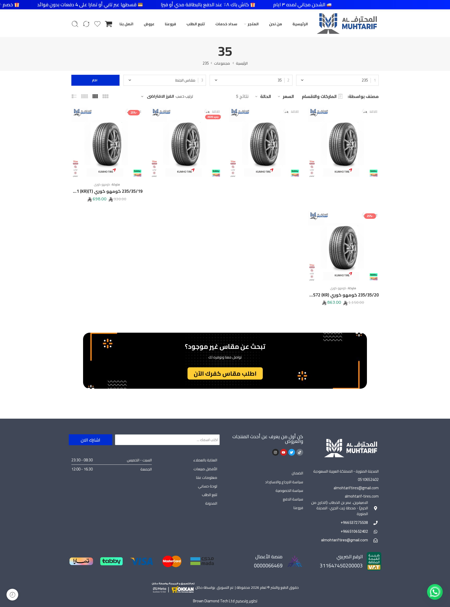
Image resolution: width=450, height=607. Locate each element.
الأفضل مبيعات (205, 468)
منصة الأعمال (269, 556)
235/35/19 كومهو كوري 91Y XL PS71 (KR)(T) (106, 191)
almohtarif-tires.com (362, 496)
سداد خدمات (226, 23)
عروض (149, 23)
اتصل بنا (126, 23)
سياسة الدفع (293, 499)
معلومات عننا (206, 477)
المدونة (211, 503)
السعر (288, 96)
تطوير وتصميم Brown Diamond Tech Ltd (225, 601)
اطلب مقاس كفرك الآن (225, 373)
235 (206, 63)
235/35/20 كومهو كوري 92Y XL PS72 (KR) (343, 295)
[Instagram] (275, 452)
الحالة (265, 96)
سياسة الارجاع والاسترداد (284, 481)
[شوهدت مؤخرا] (12, 594)
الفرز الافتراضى (160, 96)
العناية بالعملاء (205, 459)
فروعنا (170, 23)
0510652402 (368, 479)
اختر (95, 80)
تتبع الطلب (195, 23)
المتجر (253, 23)
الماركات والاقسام (319, 96)
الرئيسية (300, 23)
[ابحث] (75, 24)
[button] (435, 592)
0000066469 (268, 565)
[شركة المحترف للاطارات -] (347, 24)
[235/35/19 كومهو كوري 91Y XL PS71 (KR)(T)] (106, 142)
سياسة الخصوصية (289, 490)
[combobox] (337, 80)
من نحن (275, 23)
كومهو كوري (102, 184)
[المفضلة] (315, 114)
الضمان (297, 472)
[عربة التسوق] (108, 24)
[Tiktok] (299, 452)
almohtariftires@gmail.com (356, 487)
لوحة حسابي (207, 486)
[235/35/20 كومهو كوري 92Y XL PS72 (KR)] (343, 246)
